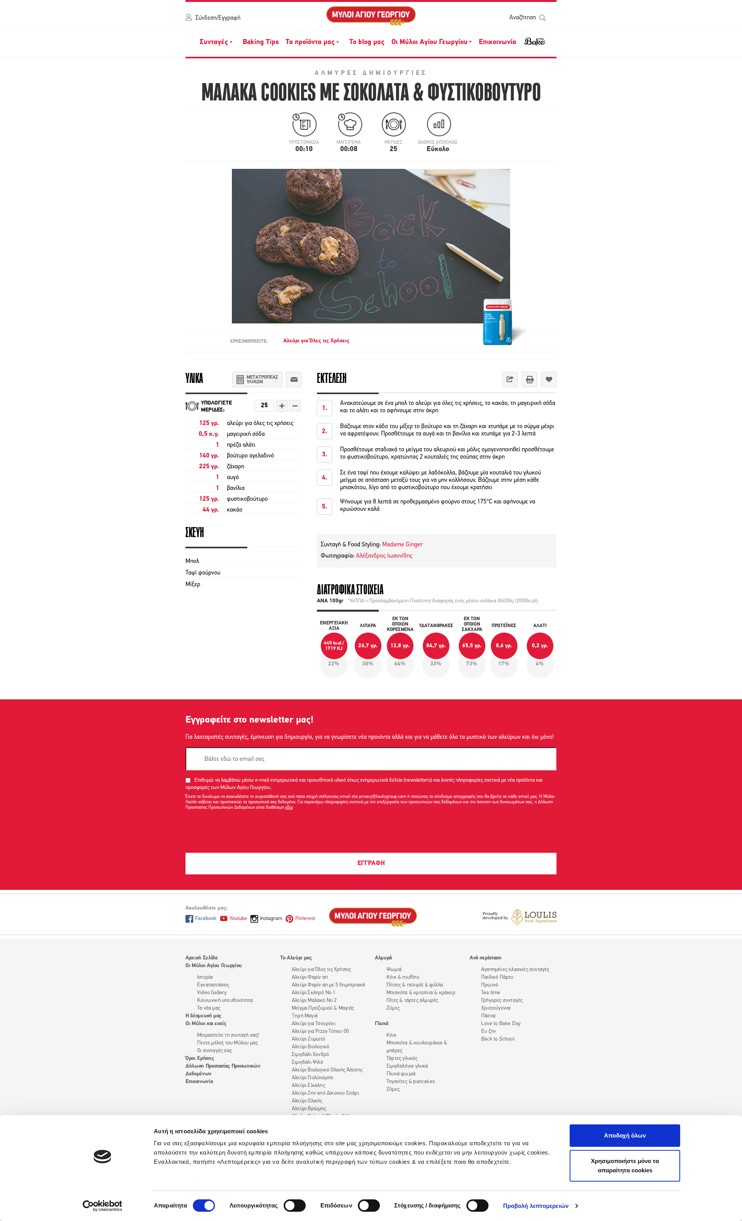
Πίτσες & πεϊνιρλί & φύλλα (414, 985)
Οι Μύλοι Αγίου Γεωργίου (214, 966)
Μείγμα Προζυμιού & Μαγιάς (323, 1008)
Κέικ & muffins (402, 977)
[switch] (295, 1205)
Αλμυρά (383, 958)
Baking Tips (261, 42)
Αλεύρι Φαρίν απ (310, 977)
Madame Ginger (402, 545)
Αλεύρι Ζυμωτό (308, 1039)
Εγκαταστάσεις (213, 985)
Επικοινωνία (497, 42)
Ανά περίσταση (485, 958)
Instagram (271, 919)
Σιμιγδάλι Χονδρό (310, 1055)
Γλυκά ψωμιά (400, 1074)
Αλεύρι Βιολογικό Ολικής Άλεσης (327, 1070)
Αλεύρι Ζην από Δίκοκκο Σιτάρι (325, 1093)
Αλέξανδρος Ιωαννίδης (384, 556)
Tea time (490, 993)
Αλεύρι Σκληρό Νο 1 (314, 993)
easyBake (534, 44)
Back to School (497, 1039)
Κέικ (391, 1035)
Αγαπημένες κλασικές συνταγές (515, 970)
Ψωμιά (394, 970)
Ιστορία (205, 977)
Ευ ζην (488, 1031)
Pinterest (305, 919)
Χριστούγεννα (496, 1008)
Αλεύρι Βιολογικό (310, 1047)
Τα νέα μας (208, 1008)
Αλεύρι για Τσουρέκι (313, 1024)
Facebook (205, 919)
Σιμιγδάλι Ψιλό (307, 1062)
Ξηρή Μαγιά (305, 1016)
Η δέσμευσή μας (203, 1016)
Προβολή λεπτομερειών (535, 1205)
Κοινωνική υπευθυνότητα (225, 1000)
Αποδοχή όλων (625, 1135)
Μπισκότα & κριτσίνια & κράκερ (420, 993)
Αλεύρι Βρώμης (309, 1109)
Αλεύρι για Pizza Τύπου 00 (320, 1031)
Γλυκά (381, 1024)
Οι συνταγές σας (214, 1051)
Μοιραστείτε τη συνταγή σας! (228, 1035)
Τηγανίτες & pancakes (410, 1082)
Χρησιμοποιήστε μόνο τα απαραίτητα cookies (625, 1165)
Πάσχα (488, 1016)
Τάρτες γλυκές (402, 1058)
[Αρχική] (371, 16)
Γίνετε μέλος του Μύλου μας (227, 1043)
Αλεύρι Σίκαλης (308, 1085)
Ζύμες (393, 1008)
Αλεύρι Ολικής (307, 1101)
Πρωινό (489, 985)
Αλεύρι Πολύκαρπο (312, 1078)
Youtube (238, 919)
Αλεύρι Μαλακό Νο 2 (314, 1000)
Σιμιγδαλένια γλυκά (407, 1066)
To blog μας (367, 42)
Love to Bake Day (501, 1024)
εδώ (289, 807)
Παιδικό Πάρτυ (497, 977)
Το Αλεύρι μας (295, 958)
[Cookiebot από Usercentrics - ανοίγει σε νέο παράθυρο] (102, 1206)
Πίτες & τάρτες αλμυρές (412, 1000)
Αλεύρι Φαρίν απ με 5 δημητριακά (328, 985)
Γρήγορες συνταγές (501, 1000)
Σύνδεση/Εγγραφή (218, 18)
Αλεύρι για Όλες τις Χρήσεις (316, 341)
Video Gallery (212, 993)
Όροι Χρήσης (200, 1058)
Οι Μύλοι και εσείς (206, 1024)
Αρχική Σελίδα (201, 958)
